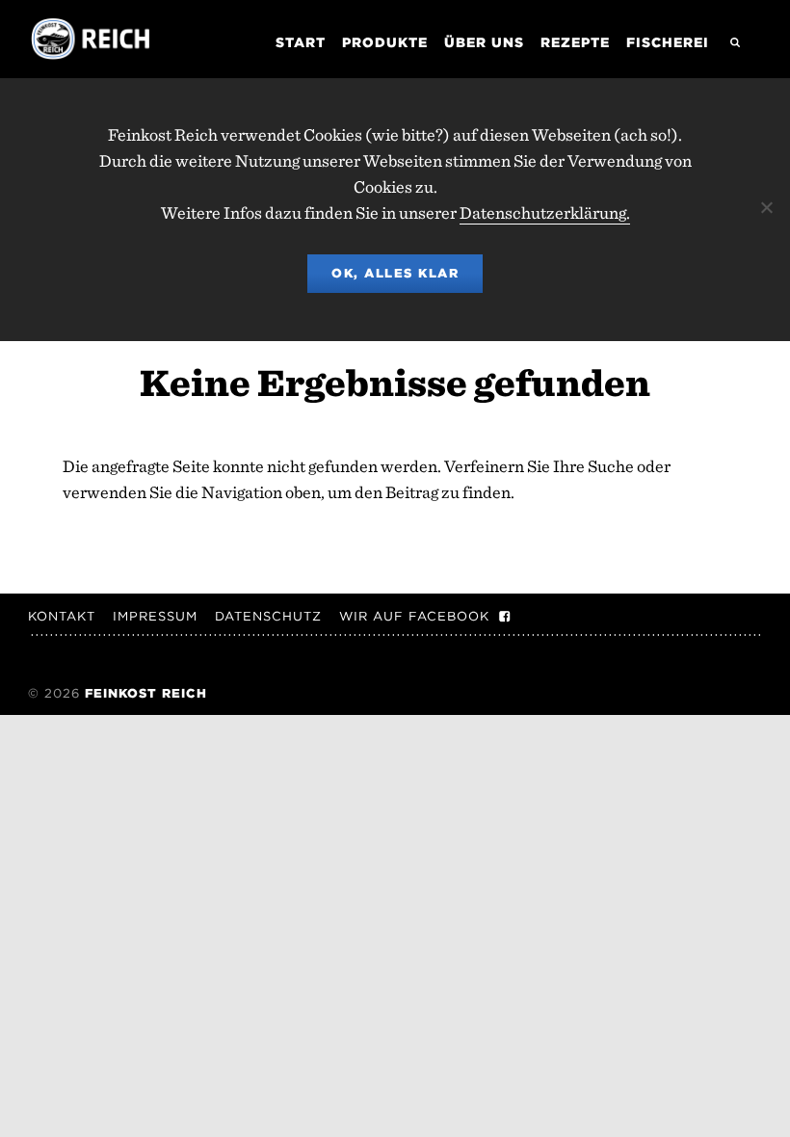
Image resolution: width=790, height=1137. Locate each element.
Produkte (385, 42)
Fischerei (667, 42)
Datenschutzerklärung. (545, 212)
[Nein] (766, 207)
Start (301, 42)
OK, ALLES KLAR (395, 273)
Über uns (484, 42)
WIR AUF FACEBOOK (414, 616)
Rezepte (575, 42)
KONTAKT (61, 616)
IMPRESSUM (155, 616)
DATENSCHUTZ (268, 616)
